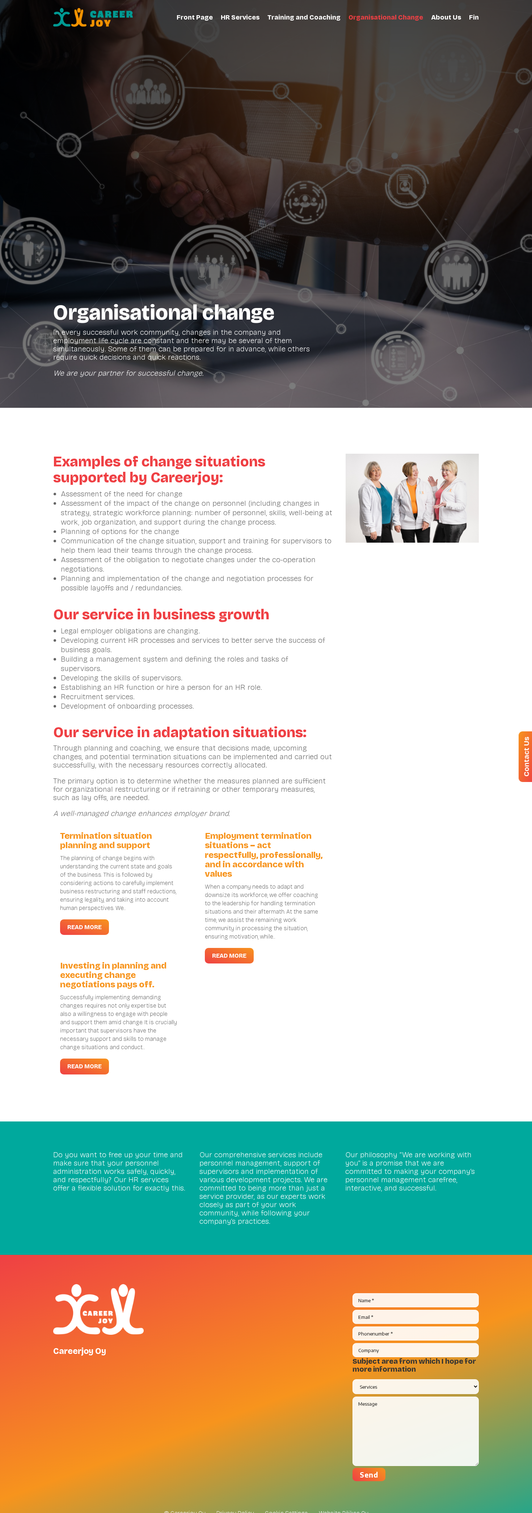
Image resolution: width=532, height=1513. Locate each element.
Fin (474, 17)
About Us (446, 17)
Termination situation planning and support (106, 840)
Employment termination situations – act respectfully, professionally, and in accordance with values (263, 855)
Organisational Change (386, 17)
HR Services (240, 17)
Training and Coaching (304, 17)
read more (84, 927)
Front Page (195, 17)
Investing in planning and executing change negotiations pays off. (113, 975)
